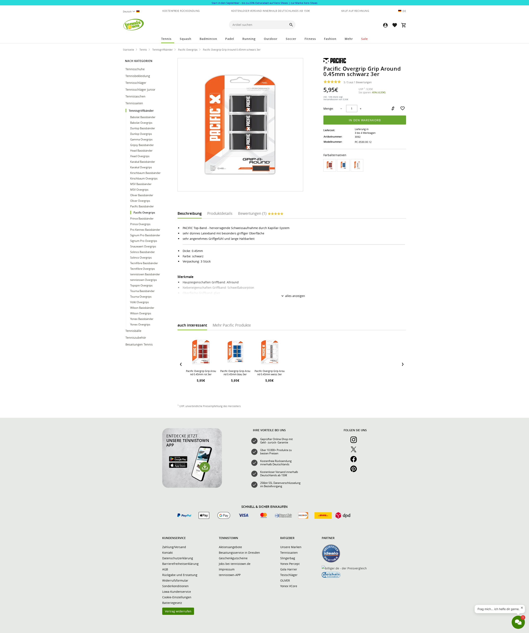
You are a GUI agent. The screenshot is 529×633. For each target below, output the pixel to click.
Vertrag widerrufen (178, 611)
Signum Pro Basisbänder (145, 235)
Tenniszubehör (136, 338)
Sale (364, 39)
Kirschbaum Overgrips (143, 178)
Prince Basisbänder (142, 218)
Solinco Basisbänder (142, 252)
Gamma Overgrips (141, 139)
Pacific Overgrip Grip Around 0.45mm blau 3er (235, 372)
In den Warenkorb (365, 120)
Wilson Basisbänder (142, 308)
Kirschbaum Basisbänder (145, 173)
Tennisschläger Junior (140, 89)
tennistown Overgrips (143, 280)
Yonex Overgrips (140, 324)
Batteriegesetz (172, 603)
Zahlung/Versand (174, 547)
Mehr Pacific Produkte (232, 325)
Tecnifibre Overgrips (142, 269)
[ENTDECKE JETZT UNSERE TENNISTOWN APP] (192, 487)
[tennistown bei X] (355, 452)
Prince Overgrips (140, 224)
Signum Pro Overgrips (143, 241)
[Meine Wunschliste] (394, 25)
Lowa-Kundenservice (176, 592)
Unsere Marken (290, 547)
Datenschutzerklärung (177, 558)
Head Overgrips (139, 156)
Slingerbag (287, 558)
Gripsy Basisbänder (142, 145)
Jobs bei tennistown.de (234, 564)
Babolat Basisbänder (142, 117)
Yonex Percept (290, 564)
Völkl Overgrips (139, 302)
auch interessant (192, 325)
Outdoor (271, 39)
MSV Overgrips (139, 189)
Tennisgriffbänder (142, 111)
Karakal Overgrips (141, 167)
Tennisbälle (133, 331)
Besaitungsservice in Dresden (239, 553)
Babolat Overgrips (141, 123)
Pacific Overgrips (144, 212)
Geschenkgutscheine (233, 558)
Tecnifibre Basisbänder (144, 263)
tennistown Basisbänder (145, 274)
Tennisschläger (136, 83)
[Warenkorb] (403, 25)
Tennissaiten (134, 103)
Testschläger (289, 575)
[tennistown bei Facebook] (355, 461)
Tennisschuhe (135, 69)
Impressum (227, 569)
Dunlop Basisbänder (142, 128)
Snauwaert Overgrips (143, 246)
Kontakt (167, 553)
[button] (385, 25)
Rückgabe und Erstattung (179, 575)
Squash (185, 39)
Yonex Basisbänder (141, 319)
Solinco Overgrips (141, 257)
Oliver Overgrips (140, 201)
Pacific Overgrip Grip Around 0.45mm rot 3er (201, 372)
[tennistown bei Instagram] (355, 442)
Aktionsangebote (230, 547)
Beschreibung (190, 213)
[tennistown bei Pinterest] (355, 471)
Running (249, 39)
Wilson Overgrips (140, 313)
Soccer (291, 39)
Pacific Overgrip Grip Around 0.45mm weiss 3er (270, 372)
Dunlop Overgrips (141, 134)
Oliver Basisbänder (141, 195)
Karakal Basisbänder (142, 162)
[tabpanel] (292, 274)
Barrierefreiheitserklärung (180, 564)
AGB (165, 569)
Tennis (166, 39)
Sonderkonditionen (175, 586)
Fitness (310, 39)
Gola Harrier (288, 569)
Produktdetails (219, 213)
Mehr (349, 39)
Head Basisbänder (141, 150)
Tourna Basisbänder (142, 291)
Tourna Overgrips (140, 296)
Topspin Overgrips (141, 285)
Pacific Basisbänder (142, 206)
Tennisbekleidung (138, 76)
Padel (229, 39)
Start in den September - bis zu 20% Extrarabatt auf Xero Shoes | (265, 3)
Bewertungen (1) (252, 213)
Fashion (330, 39)
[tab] (190, 213)
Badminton (208, 39)
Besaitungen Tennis (139, 344)
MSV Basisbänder (140, 184)
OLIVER (285, 580)
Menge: (328, 108)
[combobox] (133, 11)
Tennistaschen (135, 96)
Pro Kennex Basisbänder (145, 230)
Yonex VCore (288, 586)
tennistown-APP (230, 575)
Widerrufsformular (175, 580)
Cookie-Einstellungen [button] (176, 597)
